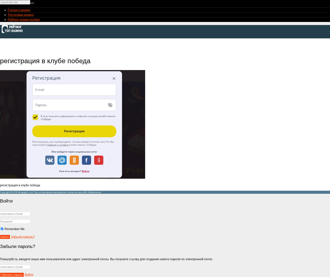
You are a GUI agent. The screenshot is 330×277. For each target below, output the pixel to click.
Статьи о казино (19, 10)
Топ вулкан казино (21, 14)
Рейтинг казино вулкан (24, 19)
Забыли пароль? (23, 236)
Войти (29, 274)
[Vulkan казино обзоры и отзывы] (13, 32)
